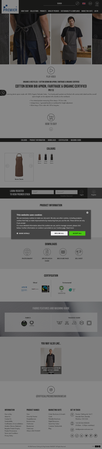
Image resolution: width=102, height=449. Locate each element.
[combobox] (87, 213)
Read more (70, 228)
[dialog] (51, 224)
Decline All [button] (59, 233)
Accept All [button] (77, 233)
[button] (23, 233)
